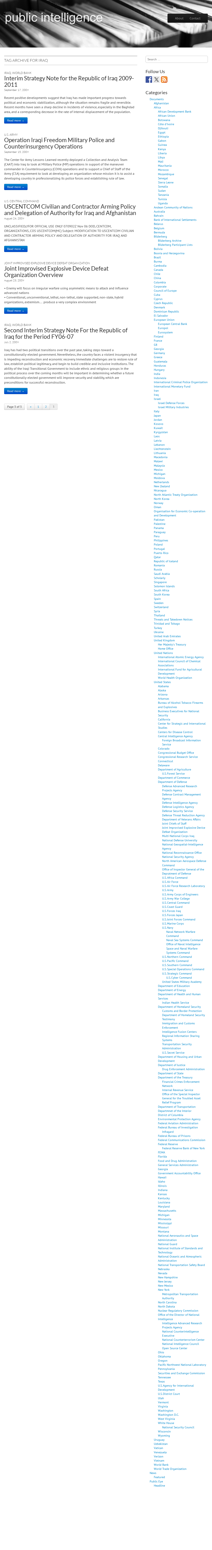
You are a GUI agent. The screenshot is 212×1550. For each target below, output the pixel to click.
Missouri (163, 1227)
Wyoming (164, 1435)
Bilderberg (160, 236)
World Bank (21, 73)
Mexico (158, 470)
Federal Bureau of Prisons (174, 1136)
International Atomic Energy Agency (181, 657)
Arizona (162, 694)
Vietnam (159, 1460)
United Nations (163, 653)
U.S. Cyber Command (179, 977)
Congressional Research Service (178, 757)
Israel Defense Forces (171, 403)
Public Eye (156, 1481)
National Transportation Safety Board (181, 1265)
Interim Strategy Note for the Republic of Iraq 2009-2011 (69, 81)
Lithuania (160, 453)
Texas (161, 1381)
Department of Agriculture (174, 769)
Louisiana (164, 1202)
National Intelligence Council (180, 1344)
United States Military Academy (182, 982)
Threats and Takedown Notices (173, 619)
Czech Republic (163, 303)
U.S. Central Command (21, 201)
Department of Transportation (177, 1107)
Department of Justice (171, 1065)
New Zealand (162, 486)
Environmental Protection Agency (179, 1119)
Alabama (163, 686)
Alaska (162, 690)
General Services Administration (178, 1165)
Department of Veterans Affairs (181, 819)
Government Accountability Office (179, 1173)
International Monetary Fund (172, 386)
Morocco (163, 170)
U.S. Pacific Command (175, 961)
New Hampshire (168, 1277)
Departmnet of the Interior (175, 1111)
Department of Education (174, 986)
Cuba (157, 295)
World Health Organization (175, 678)
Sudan (162, 191)
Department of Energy (172, 990)
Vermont (163, 1402)
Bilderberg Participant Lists (175, 245)
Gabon (162, 141)
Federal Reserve (168, 1144)
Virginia (163, 1406)
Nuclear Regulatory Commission (178, 1310)
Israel (157, 399)
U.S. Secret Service (173, 1052)
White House (166, 1423)
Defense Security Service (177, 811)
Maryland (164, 1206)
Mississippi (165, 1223)
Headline (159, 1485)
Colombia (160, 282)
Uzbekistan (161, 1444)
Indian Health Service (175, 1002)
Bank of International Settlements (175, 220)
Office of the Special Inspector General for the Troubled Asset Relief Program (181, 1098)
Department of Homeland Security (179, 1007)
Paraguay (160, 532)
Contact (195, 18)
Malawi (158, 461)
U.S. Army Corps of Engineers (180, 894)
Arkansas (163, 698)
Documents (157, 99)
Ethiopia (163, 136)
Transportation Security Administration (177, 1046)
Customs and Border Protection (182, 1011)
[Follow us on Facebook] (149, 79)
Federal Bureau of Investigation (178, 1127)
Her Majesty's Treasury (172, 644)
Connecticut (165, 761)
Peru (157, 536)
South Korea (162, 594)
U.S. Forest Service (173, 773)
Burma (158, 261)
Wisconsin (164, 1431)
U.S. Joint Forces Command (178, 919)
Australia (159, 211)
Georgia (159, 349)
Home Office (165, 648)
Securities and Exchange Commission (181, 1373)
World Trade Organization (170, 1469)
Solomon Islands (164, 586)
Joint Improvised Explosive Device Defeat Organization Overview (56, 271)
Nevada (162, 1273)
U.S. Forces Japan (172, 915)
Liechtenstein (162, 449)
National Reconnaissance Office (182, 853)
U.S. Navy (167, 928)
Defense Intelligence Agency (180, 803)
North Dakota (166, 1306)
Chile (157, 274)
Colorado (164, 748)
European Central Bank (172, 324)
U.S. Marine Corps (173, 923)
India (157, 374)
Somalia (163, 186)
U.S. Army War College (176, 898)
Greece (158, 357)
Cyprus (158, 299)
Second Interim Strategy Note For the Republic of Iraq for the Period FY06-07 (66, 333)
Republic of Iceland (166, 561)
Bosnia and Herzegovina (169, 253)
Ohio (161, 1352)
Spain (157, 599)
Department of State (170, 1073)
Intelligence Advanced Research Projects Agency (182, 1325)
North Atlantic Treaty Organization (176, 495)
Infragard (168, 1132)
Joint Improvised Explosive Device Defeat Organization (47, 263)
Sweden (159, 603)
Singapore (160, 582)
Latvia (157, 440)
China (157, 278)
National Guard (167, 1244)
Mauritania (165, 166)
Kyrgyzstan (161, 432)
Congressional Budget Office (176, 753)
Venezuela (160, 1452)
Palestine (159, 524)
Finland (158, 336)
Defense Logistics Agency (178, 807)
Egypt (161, 132)
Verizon (158, 1456)
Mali (160, 161)
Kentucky (164, 1198)
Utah (161, 1398)
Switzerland (161, 607)
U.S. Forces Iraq (171, 911)
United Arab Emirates (167, 636)
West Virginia (166, 1419)
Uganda (163, 203)
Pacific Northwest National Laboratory (182, 1365)
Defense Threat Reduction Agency (183, 815)
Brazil (157, 257)
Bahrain (159, 216)
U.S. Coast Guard (172, 907)
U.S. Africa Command (175, 878)
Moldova (159, 478)
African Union (166, 116)
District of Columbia (170, 1115)
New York (164, 1290)
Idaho (161, 1181)
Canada (158, 270)
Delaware (164, 765)
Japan (157, 415)
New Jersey (165, 1281)
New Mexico (165, 1285)
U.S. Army (11, 134)
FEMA (161, 1152)
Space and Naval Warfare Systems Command (182, 950)
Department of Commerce (174, 778)
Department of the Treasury (175, 1077)
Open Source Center (174, 1348)
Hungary (159, 370)
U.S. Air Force (170, 882)
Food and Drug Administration (177, 1161)
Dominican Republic (166, 311)
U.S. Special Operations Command (183, 969)
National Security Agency (178, 857)
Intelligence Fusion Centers (179, 1032)
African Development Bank (174, 111)
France (158, 340)
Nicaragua (160, 490)
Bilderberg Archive (169, 240)
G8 (155, 345)
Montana (163, 1231)
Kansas (162, 1194)
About (179, 18)
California (164, 719)
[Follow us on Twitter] (156, 79)
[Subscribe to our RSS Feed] (164, 79)
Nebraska (164, 1269)
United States (162, 682)
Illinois (162, 1186)
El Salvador (161, 315)
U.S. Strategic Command (177, 973)
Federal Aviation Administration (178, 1123)
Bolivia (158, 249)
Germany (159, 353)
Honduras (160, 365)
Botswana (164, 120)
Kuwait (158, 428)
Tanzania (163, 195)
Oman (157, 507)
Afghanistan (161, 103)
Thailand (159, 615)
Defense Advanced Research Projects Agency (179, 788)
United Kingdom (164, 640)
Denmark (159, 307)
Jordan (158, 420)
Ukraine (159, 632)
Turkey (158, 628)
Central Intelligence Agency (175, 736)
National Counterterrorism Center (183, 1340)
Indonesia (160, 378)
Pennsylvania (166, 1369)
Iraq (7, 73)
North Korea (161, 499)
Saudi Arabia (162, 574)
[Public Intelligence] (54, 17)
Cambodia (160, 265)
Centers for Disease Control (175, 732)
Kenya (162, 149)
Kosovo (158, 424)
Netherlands (161, 482)
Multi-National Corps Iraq (178, 836)
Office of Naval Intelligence (183, 944)
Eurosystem (165, 332)
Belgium (159, 228)
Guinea (162, 145)
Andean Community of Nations (173, 207)
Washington (165, 1410)
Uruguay (159, 1440)
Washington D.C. (168, 1415)
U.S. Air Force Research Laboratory (183, 886)
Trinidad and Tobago (167, 623)
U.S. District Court (169, 1394)
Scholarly (159, 578)
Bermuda (159, 232)
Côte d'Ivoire (166, 124)
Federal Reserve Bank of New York (183, 1148)
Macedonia (160, 457)
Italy (156, 411)
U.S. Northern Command (177, 957)
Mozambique (166, 174)
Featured (159, 1477)
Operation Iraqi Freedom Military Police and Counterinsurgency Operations (59, 143)
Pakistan (159, 520)
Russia (158, 569)
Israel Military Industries (173, 407)
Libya (161, 157)
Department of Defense (172, 782)
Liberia (162, 153)
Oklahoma (164, 1356)
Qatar (157, 557)
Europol (163, 328)
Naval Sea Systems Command (184, 940)
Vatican (158, 1448)
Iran (156, 390)
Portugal (159, 549)
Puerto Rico (161, 553)
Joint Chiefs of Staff (174, 823)
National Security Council (178, 1427)
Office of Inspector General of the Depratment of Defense (183, 871)
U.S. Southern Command (177, 965)
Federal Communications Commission (181, 1140)
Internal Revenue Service (177, 1090)
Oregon (162, 1360)
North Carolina (167, 1302)
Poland (158, 544)
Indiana (162, 1190)
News (153, 1473)
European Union (164, 320)
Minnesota (164, 1219)
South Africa (161, 590)
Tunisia (162, 199)
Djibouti (163, 128)
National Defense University (179, 840)
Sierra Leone (165, 182)
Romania (159, 565)
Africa (157, 107)
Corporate (160, 286)
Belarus (158, 224)
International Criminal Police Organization (181, 382)
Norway (158, 503)
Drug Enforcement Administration (183, 1069)
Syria (157, 611)
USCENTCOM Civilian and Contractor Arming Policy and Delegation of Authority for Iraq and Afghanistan (70, 209)
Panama (159, 528)
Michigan (159, 474)
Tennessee (164, 1377)
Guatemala (160, 361)
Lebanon (159, 445)
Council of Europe (165, 290)
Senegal (163, 178)
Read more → (15, 120)
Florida (162, 1156)
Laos (157, 436)
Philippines (161, 540)
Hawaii (162, 1177)
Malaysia (159, 465)
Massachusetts (167, 1210)
